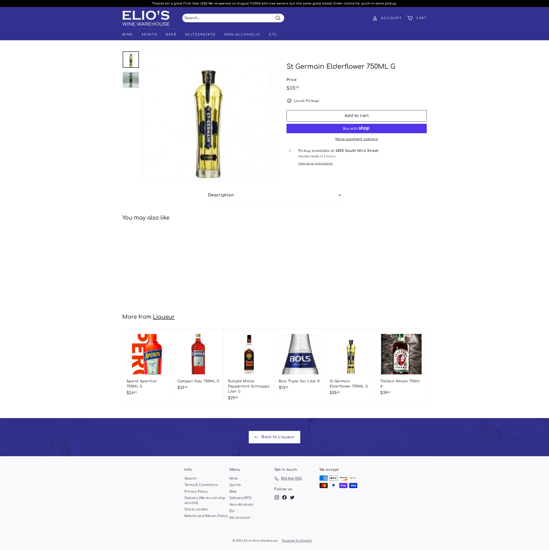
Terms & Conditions (201, 485)
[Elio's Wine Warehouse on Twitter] (292, 497)
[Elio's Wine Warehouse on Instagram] (276, 497)
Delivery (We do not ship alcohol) (205, 500)
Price (292, 80)
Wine (127, 34)
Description (221, 195)
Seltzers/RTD (200, 34)
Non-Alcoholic (242, 34)
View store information (315, 163)
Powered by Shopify (297, 540)
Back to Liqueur (277, 437)
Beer (171, 34)
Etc (273, 34)
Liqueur (164, 317)
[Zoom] (207, 115)
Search (190, 478)
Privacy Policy (196, 491)
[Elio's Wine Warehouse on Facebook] (284, 497)
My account (239, 518)
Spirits (149, 34)
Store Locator (196, 509)
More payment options (356, 139)
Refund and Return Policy (206, 516)
